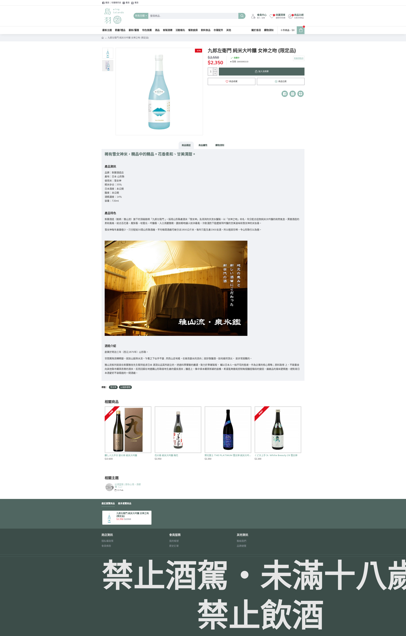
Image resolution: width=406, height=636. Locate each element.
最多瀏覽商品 (124, 503)
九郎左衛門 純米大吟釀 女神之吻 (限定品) (132, 514)
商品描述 (186, 145)
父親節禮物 (125, 387)
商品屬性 (203, 145)
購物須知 (219, 145)
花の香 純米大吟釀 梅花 (166, 455)
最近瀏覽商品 (108, 503)
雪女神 (113, 387)
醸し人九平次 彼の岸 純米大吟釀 (121, 455)
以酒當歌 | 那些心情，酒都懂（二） (128, 485)
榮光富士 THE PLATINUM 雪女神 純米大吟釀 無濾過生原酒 (228, 455)
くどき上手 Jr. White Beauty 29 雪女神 (276, 455)
